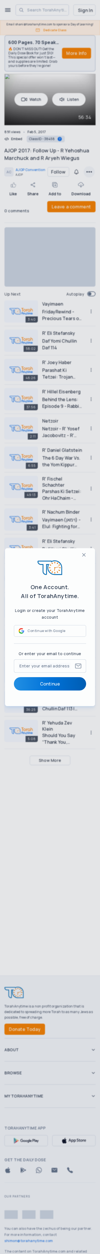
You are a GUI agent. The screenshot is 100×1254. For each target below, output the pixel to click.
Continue (50, 684)
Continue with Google (47, 630)
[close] (83, 554)
